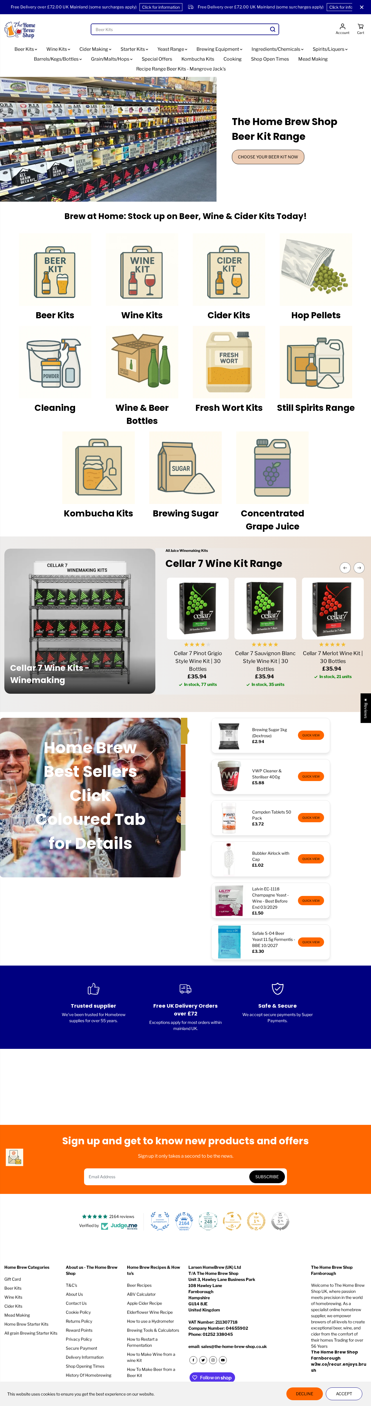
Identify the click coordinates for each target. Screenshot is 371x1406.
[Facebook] (193, 1360)
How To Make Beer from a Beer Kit (151, 1372)
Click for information (130, 7)
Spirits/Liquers (329, 49)
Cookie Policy (78, 1312)
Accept (344, 1393)
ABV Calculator (141, 1294)
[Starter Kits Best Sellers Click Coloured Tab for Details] (184, 731)
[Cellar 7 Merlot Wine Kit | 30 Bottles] (333, 608)
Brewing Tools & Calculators (153, 1330)
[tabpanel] (185, 139)
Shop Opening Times (85, 1366)
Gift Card (12, 1279)
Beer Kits (24, 49)
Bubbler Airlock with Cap (270, 856)
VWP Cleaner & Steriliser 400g (267, 773)
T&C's (71, 1285)
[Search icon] (272, 29)
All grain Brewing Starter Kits (30, 1333)
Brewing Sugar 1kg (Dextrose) (269, 732)
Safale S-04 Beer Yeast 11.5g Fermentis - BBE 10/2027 (273, 939)
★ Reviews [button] (365, 708)
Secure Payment (81, 1348)
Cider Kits (13, 1306)
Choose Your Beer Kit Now (268, 156)
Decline (304, 1393)
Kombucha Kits (197, 59)
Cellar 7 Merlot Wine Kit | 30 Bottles (333, 657)
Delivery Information (84, 1357)
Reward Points (79, 1330)
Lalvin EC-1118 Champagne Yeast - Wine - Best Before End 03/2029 (270, 898)
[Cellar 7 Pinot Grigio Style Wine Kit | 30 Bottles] (198, 608)
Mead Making (313, 59)
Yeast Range (171, 49)
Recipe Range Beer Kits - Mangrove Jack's (181, 69)
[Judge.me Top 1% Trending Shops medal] (256, 1221)
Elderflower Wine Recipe (150, 1312)
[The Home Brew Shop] (20, 29)
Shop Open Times (270, 59)
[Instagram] (213, 1360)
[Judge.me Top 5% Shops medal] (280, 1221)
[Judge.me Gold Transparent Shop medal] (232, 1221)
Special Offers (157, 59)
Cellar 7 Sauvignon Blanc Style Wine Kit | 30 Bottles (265, 661)
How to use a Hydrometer (150, 1321)
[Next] (359, 567)
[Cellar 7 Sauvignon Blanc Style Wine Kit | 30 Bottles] (265, 608)
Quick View (311, 735)
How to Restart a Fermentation (142, 1342)
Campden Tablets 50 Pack (271, 815)
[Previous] (345, 567)
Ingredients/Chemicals (276, 49)
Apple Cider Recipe (144, 1303)
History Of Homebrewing (88, 1375)
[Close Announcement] (362, 7)
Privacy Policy (79, 1339)
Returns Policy (79, 1321)
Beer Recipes (139, 1285)
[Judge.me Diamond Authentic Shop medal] (160, 1221)
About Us (74, 1294)
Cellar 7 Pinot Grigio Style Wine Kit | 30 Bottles (198, 661)
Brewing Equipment (218, 49)
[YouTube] (223, 1360)
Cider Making (94, 49)
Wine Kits (57, 49)
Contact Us (76, 1303)
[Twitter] (203, 1360)
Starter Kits (133, 49)
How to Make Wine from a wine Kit (151, 1357)
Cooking (232, 59)
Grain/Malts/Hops (110, 59)
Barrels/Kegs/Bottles (56, 59)
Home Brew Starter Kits (26, 1324)
